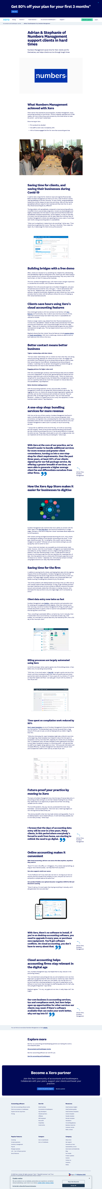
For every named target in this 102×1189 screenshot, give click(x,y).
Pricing (14, 19)
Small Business (32, 19)
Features (21, 19)
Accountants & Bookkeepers (48, 19)
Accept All (73, 1185)
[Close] (89, 1178)
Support (62, 19)
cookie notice (41, 1183)
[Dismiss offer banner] (98, 2)
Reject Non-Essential (73, 1181)
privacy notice (50, 1183)
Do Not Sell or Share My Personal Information (24, 1186)
